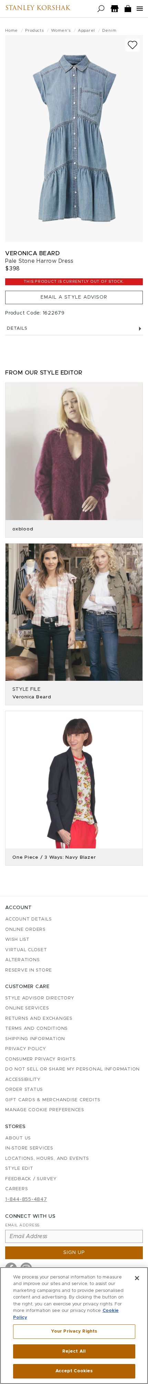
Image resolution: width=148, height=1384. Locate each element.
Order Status (24, 1089)
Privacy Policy (25, 1049)
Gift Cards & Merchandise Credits (53, 1100)
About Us (18, 1138)
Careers (16, 1189)
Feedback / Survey (31, 1179)
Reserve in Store (28, 970)
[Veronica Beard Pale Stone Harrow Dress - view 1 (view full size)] (74, 138)
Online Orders (25, 929)
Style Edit (19, 1168)
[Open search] (101, 8)
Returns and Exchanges (39, 1018)
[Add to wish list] (132, 45)
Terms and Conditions (36, 1028)
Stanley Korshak (37, 9)
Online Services (27, 1008)
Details (17, 328)
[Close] (137, 1278)
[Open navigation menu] (139, 8)
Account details (28, 919)
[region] (74, 1325)
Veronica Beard (32, 253)
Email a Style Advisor (74, 297)
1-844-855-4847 (26, 1199)
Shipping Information (35, 1039)
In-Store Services (29, 1148)
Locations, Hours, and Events (47, 1158)
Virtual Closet (26, 950)
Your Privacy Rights (74, 1331)
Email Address (22, 1225)
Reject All (74, 1351)
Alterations (22, 960)
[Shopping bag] (128, 8)
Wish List (17, 939)
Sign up (74, 1252)
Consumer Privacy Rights (40, 1059)
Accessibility (23, 1079)
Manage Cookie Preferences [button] (44, 1110)
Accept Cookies (74, 1371)
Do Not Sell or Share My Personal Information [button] (72, 1069)
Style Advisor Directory (39, 998)
